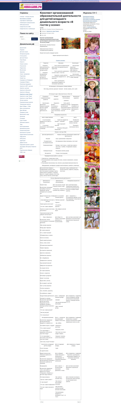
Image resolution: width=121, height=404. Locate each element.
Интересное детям (24, 53)
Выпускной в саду (24, 114)
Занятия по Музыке (25, 92)
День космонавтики (25, 108)
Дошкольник (23, 47)
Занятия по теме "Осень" (26, 94)
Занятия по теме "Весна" (26, 98)
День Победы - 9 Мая (25, 106)
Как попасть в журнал (25, 18)
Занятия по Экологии (25, 90)
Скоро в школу (24, 64)
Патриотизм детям (24, 130)
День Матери (23, 110)
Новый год (22, 78)
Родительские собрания (26, 150)
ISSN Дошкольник (24, 24)
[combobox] (25, 39)
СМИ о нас (22, 152)
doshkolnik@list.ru (91, 27)
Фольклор (22, 116)
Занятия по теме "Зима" (26, 96)
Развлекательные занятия (26, 102)
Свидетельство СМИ (25, 26)
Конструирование (24, 126)
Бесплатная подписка (88, 16)
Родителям (22, 76)
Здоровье (22, 72)
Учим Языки (23, 59)
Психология (23, 66)
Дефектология (23, 142)
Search (21, 36)
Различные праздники (25, 84)
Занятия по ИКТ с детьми (26, 86)
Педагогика (23, 68)
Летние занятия (24, 100)
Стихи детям (23, 55)
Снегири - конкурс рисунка (27, 16)
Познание (22, 118)
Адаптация (22, 140)
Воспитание (23, 70)
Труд (21, 124)
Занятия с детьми (24, 88)
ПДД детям (23, 136)
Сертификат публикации (26, 20)
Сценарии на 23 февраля (26, 80)
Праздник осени (24, 112)
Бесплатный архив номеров (90, 21)
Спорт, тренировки (25, 74)
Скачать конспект (60, 60)
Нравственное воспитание (26, 134)
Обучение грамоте (24, 122)
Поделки (22, 49)
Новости (22, 61)
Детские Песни (24, 57)
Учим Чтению (23, 120)
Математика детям (24, 128)
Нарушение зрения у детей (27, 144)
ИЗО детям (23, 138)
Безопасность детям (25, 132)
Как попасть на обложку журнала (91, 19)
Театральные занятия (25, 104)
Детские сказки (24, 51)
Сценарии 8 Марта (24, 82)
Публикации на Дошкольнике (27, 22)
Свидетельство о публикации (27, 28)
